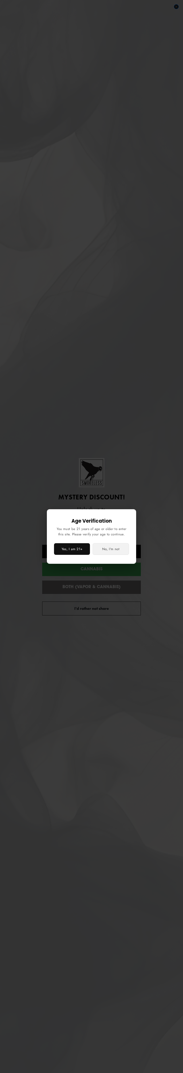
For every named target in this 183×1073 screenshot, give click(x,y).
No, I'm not (110, 549)
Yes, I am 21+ (72, 549)
